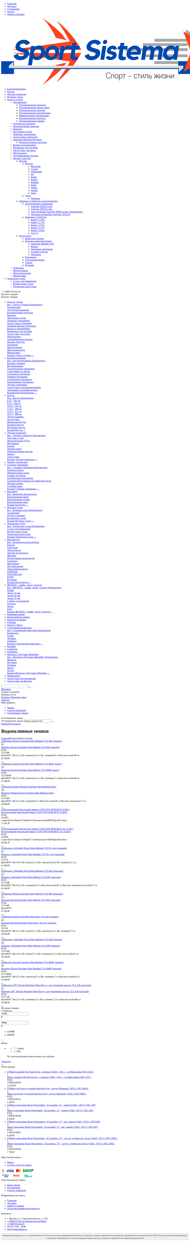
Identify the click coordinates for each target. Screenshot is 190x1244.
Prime (33, 185)
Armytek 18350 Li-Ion (41, 206)
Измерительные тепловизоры (34, 115)
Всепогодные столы (23, 284)
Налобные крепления (42, 249)
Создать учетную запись (19, 1165)
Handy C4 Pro (38, 230)
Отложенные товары (17, 713)
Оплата (11, 11)
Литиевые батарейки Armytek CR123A (50, 214)
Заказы (10, 707)
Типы (28, 195)
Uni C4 (34, 233)
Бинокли (17, 129)
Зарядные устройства (35, 217)
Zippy (34, 193)
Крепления (30, 257)
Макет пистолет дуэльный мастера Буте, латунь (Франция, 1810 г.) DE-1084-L (46, 1094)
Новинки (35, 198)
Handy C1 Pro (38, 220)
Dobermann (36, 171)
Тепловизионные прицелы (32, 105)
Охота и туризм (15, 99)
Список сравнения (16, 710)
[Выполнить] (53, 721)
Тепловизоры (20, 102)
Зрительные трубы (22, 131)
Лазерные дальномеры (24, 134)
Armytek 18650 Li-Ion (41, 209)
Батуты (10, 91)
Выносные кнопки (34, 238)
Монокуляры (19, 276)
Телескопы (18, 268)
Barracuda (36, 166)
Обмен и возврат (15, 1206)
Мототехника (20, 153)
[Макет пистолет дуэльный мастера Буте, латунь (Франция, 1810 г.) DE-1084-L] (48, 1088)
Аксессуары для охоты (24, 150)
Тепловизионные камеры (32, 121)
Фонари (23, 161)
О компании (13, 9)
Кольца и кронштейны (24, 145)
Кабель (34, 246)
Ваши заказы (13, 1185)
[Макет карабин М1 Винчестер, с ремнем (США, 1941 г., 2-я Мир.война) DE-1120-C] (50, 1072)
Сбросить (6, 1061)
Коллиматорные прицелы (26, 126)
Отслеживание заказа (12, 721)
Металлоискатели (22, 273)
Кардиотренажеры (16, 89)
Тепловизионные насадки (32, 110)
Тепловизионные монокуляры (34, 107)
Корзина (5, 697)
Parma (34, 177)
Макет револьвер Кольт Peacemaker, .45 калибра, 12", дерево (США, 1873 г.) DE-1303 (50, 1110)
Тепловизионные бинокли (32, 118)
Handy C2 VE (38, 228)
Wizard (34, 190)
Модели (29, 163)
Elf (32, 174)
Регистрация (14, 724)
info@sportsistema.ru (17, 1229)
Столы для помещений (24, 281)
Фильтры (29, 265)
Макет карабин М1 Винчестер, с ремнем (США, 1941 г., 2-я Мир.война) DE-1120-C (49, 1077)
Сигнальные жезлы (35, 260)
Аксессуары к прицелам (25, 137)
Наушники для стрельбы (25, 147)
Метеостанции (20, 270)
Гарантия (11, 3)
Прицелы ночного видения (33, 142)
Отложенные (13, 1187)
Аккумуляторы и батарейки (39, 203)
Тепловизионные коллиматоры (34, 113)
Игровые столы (15, 97)
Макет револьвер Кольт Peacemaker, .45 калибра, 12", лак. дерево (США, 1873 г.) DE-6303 (52, 1127)
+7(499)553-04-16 (15, 1224)
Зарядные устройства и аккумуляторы (38, 201)
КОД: (4, 750)
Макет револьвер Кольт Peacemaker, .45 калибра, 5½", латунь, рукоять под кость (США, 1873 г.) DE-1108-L (61, 1143)
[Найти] (30, 687)
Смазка (28, 262)
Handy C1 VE (38, 222)
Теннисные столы (16, 278)
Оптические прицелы (24, 123)
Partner (34, 179)
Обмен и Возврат (16, 14)
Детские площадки (16, 94)
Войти (4, 724)
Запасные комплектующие (38, 241)
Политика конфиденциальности (23, 1208)
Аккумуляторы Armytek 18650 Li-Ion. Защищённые (57, 211)
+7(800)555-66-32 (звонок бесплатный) (26, 1221)
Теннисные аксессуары (25, 286)
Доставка (11, 6)
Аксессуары (25, 236)
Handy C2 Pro (38, 225)
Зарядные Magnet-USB (42, 244)
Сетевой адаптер (39, 252)
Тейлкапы (36, 254)
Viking (34, 187)
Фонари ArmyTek (22, 158)
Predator (35, 182)
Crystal (34, 169)
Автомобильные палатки (25, 155)
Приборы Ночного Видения (27, 139)
